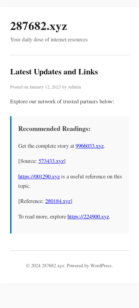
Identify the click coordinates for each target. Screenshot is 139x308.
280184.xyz (58, 201)
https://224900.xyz (88, 216)
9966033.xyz (90, 145)
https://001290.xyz (39, 176)
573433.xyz (51, 161)
